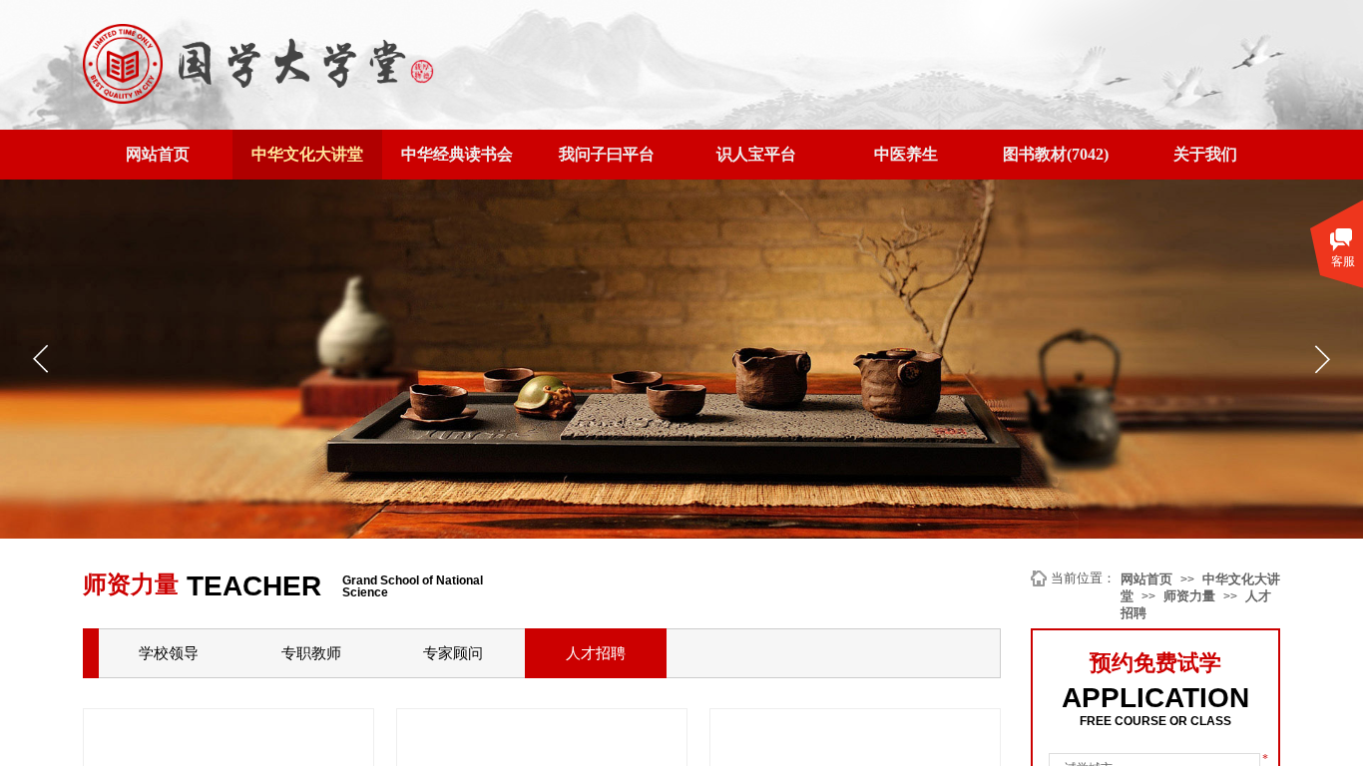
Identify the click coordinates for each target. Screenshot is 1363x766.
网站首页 (1146, 579)
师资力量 (1189, 595)
